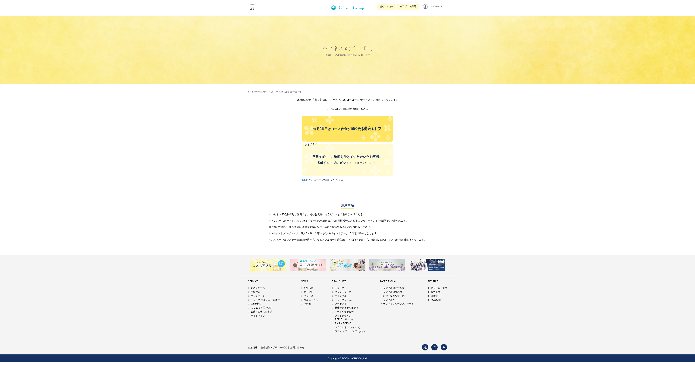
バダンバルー (342, 296)
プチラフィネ (342, 303)
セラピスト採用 (408, 6)
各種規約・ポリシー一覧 (274, 347)
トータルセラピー (344, 311)
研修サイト (436, 296)
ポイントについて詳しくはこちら (324, 180)
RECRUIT (433, 281)
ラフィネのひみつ (392, 292)
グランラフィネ (343, 292)
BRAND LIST (339, 281)
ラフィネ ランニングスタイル (350, 331)
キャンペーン (258, 296)
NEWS (304, 281)
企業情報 (252, 347)
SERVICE (253, 281)
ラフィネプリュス (344, 299)
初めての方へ (387, 6)
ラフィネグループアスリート (398, 303)
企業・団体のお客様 (261, 311)
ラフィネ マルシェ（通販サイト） (269, 299)
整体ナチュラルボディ (346, 307)
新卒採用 (435, 292)
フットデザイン (343, 315)
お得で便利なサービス (260, 91)
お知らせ (308, 288)
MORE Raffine (387, 281)
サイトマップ (258, 315)
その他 (307, 303)
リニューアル (311, 299)
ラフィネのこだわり (393, 288)
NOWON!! (436, 299)
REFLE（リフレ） (344, 319)
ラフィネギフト (391, 299)
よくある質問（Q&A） (263, 307)
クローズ (308, 296)
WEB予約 (256, 303)
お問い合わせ (297, 347)
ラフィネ (339, 288)
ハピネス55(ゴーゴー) (288, 91)
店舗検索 (255, 292)
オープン (308, 292)
